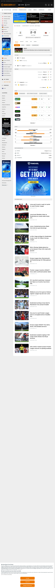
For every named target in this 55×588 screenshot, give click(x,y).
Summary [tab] (17, 45)
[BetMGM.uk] (17, 103)
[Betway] (17, 115)
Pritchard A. (40, 72)
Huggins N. (44, 77)
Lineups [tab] (28, 45)
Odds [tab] (27, 41)
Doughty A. (29, 65)
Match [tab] (16, 41)
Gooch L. (40, 77)
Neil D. (42, 79)
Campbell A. (22, 82)
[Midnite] (17, 111)
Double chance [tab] (43, 93)
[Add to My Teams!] (17, 33)
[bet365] (17, 99)
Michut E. (45, 74)
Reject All (27, 581)
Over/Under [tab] (22, 93)
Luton (19, 35)
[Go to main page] (9, 5)
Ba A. (46, 79)
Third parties (20, 569)
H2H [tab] (31, 41)
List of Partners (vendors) (6, 574)
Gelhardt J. (40, 74)
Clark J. (26, 82)
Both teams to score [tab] (32, 93)
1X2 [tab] (16, 93)
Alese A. (45, 72)
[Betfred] (17, 107)
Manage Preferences (27, 585)
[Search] (46, 5)
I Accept (27, 578)
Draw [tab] (35, 41)
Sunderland (45, 35)
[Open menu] (51, 5)
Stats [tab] (22, 45)
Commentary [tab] (35, 45)
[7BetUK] (17, 119)
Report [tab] (22, 41)
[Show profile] (20, 33)
